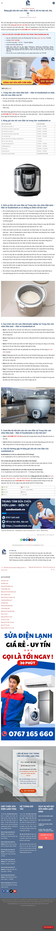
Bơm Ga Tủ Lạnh (5, 625)
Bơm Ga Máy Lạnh (5, 594)
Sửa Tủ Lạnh (4, 614)
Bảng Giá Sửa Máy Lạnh (7, 586)
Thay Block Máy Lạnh (6, 600)
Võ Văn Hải (33, 17)
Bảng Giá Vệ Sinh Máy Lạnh (8, 591)
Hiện (9, 88)
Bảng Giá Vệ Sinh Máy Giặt (7, 611)
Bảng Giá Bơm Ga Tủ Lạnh (7, 628)
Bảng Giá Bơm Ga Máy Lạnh (8, 597)
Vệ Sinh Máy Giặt (5, 608)
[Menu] (2, 3)
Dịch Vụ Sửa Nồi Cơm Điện (28, 8)
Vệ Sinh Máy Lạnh (5, 589)
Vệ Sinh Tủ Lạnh (5, 619)
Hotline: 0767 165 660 (46, 836)
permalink (42, 545)
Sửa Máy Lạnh (4, 583)
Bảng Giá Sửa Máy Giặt (7, 605)
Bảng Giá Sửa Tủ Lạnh (6, 616)
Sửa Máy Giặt (4, 603)
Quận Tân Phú (41, 38)
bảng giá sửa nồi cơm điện (19, 25)
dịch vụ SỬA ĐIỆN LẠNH (45, 816)
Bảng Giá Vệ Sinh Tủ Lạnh (7, 622)
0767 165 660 (32, 29)
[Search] (54, 3)
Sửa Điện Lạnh (4, 580)
